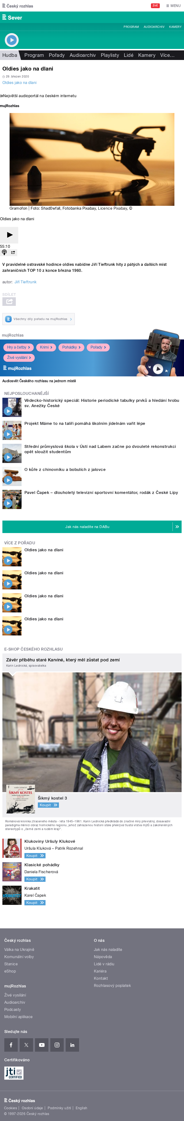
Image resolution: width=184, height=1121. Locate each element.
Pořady (57, 55)
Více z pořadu (19, 543)
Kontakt (101, 978)
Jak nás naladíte (108, 949)
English (81, 1108)
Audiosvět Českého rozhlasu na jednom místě (39, 381)
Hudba (9, 55)
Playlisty (110, 55)
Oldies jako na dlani (19, 82)
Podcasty (12, 1009)
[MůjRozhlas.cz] (9, 106)
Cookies (10, 1108)
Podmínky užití (59, 1108)
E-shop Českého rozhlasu (33, 649)
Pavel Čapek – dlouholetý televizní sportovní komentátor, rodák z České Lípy (101, 492)
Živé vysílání (17, 357)
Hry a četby (16, 347)
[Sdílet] (13, 252)
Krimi (44, 347)
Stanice (11, 964)
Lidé (128, 55)
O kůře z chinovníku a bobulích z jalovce (65, 469)
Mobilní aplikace (18, 1016)
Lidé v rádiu (104, 964)
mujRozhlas (13, 335)
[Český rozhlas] (17, 6)
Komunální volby (19, 957)
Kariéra (100, 971)
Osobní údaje (32, 1108)
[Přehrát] (9, 235)
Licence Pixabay (112, 208)
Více (167, 55)
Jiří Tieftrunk (26, 282)
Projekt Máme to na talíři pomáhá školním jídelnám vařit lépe (84, 423)
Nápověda (103, 957)
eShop (10, 971)
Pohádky (69, 347)
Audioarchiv (154, 27)
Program (131, 27)
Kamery (175, 27)
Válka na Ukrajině (19, 949)
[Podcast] (4, 252)
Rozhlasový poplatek (112, 985)
